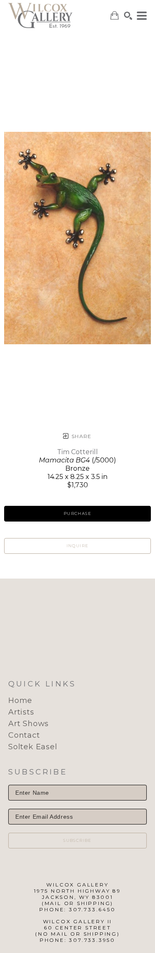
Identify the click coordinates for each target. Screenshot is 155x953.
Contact (24, 735)
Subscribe (77, 840)
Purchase (77, 513)
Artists (21, 712)
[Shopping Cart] (114, 15)
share (81, 436)
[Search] (128, 16)
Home (20, 700)
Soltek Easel (32, 746)
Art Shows (28, 723)
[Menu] (142, 16)
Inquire (78, 545)
